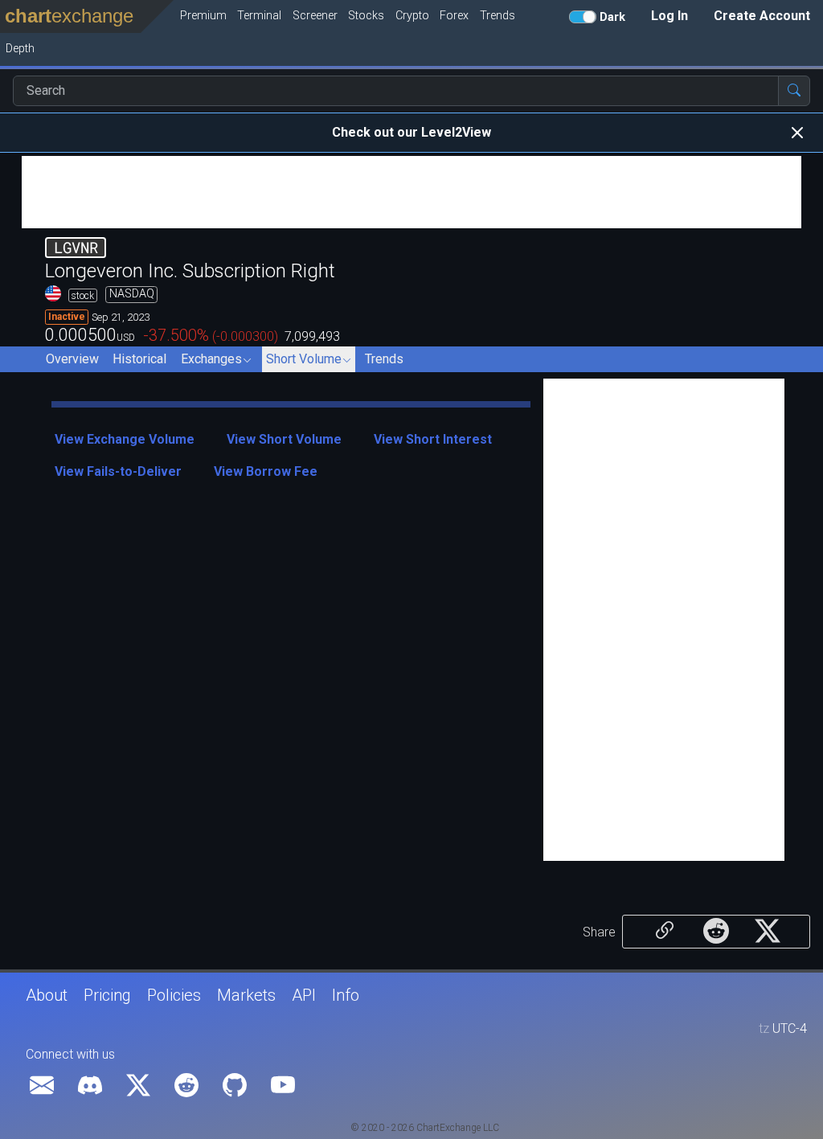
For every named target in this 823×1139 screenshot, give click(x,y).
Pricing (107, 995)
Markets (246, 995)
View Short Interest (433, 439)
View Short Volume (284, 439)
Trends (384, 359)
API (304, 995)
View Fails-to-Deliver (118, 471)
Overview (72, 359)
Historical (139, 359)
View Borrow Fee (265, 471)
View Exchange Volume (124, 439)
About (47, 995)
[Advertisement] (411, 192)
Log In (669, 15)
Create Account (762, 15)
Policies (174, 995)
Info (345, 995)
